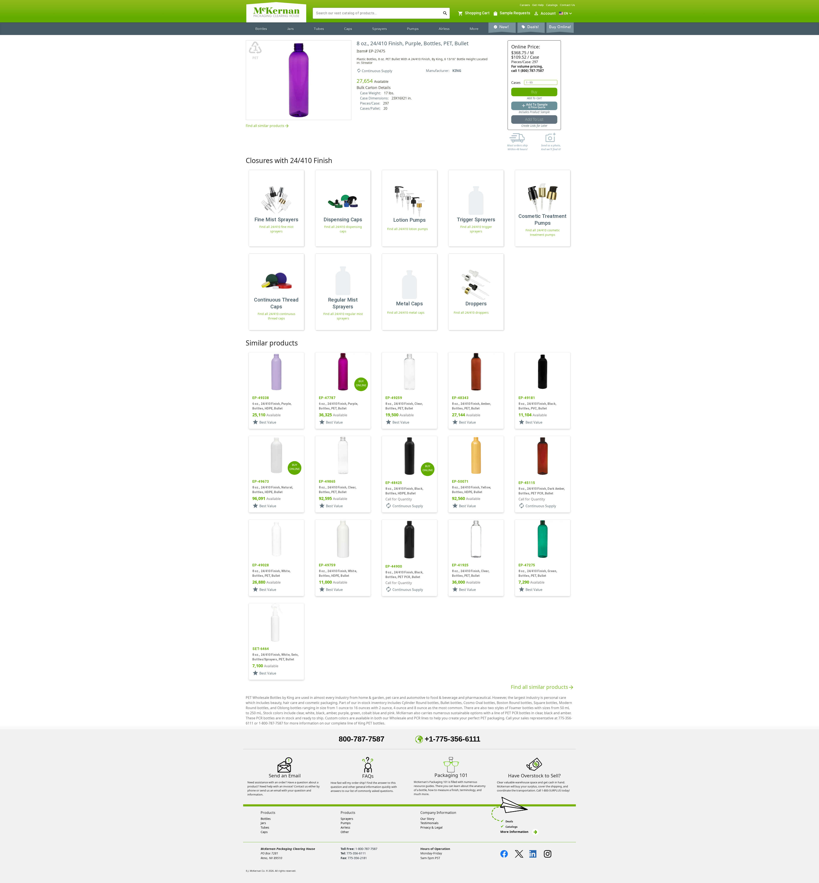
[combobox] (378, 13)
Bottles (261, 28)
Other (345, 832)
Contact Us (567, 5)
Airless (444, 28)
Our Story (427, 819)
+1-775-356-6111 (452, 739)
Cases (516, 82)
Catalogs (552, 5)
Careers (525, 5)
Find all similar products (267, 126)
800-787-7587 (361, 739)
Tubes (319, 28)
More (474, 28)
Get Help (538, 5)
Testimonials (429, 823)
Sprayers (379, 28)
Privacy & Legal (431, 827)
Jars (290, 28)
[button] (566, 13)
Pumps (413, 28)
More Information (514, 832)
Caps (348, 28)
